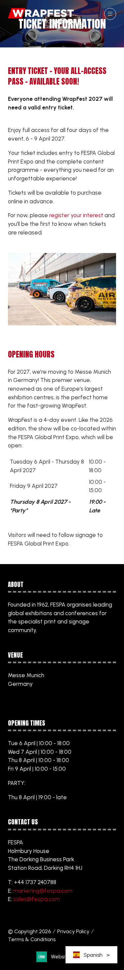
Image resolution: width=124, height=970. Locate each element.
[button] (110, 14)
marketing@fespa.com (42, 890)
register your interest (76, 215)
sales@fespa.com (36, 899)
